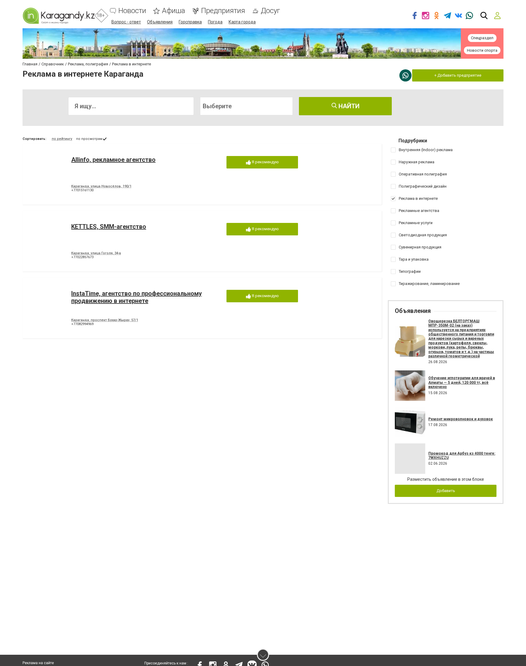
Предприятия (223, 11)
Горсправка (190, 21)
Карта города (242, 21)
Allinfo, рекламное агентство (113, 159)
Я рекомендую (265, 162)
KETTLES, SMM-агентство (108, 226)
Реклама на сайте (38, 663)
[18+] (59, 15)
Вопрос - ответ (126, 21)
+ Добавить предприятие (457, 75)
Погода (215, 21)
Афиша (173, 11)
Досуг (270, 11)
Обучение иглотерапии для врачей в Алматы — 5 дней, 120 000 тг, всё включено (461, 382)
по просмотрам (89, 139)
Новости (132, 11)
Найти (348, 106)
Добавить (446, 490)
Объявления (160, 21)
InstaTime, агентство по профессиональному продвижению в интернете (136, 297)
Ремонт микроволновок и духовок (460, 419)
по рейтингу (62, 139)
